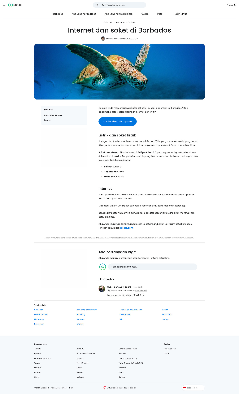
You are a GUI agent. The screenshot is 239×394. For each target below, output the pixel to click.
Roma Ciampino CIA (128, 358)
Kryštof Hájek (111, 38)
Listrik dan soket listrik (53, 115)
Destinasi (108, 22)
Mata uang (39, 319)
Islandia (37, 372)
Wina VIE (80, 349)
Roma (121, 372)
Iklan (71, 388)
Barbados (57, 13)
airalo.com (126, 227)
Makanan (81, 319)
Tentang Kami (170, 349)
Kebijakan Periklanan (180, 238)
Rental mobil (124, 314)
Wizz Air (37, 363)
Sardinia (122, 353)
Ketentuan (55, 388)
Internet (132, 22)
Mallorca (80, 377)
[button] (4, 5)
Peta (159, 13)
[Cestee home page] (14, 5)
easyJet (80, 358)
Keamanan (39, 324)
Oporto (122, 377)
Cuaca (144, 13)
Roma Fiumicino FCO (86, 353)
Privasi (64, 388)
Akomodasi (167, 314)
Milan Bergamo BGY (42, 358)
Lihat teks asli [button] (141, 290)
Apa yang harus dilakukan (119, 13)
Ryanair (37, 353)
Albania (80, 372)
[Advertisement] (64, 147)
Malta (79, 367)
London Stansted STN (128, 349)
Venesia (122, 367)
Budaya (165, 319)
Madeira (37, 367)
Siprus (37, 377)
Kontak (167, 353)
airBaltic (37, 349)
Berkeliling (81, 314)
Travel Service (82, 363)
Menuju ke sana (41, 314)
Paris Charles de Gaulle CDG (131, 363)
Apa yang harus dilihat (84, 13)
